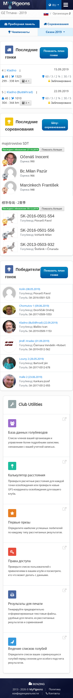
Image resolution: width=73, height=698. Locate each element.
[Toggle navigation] (65, 4)
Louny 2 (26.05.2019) (31, 359)
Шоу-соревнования (55, 125)
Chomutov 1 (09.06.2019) (34, 306)
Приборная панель (21, 24)
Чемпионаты (20, 32)
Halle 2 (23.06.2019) (30, 377)
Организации (60, 13)
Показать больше (52, 149)
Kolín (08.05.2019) (29, 289)
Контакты (54, 693)
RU (54, 5)
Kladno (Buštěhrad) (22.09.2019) (38, 322)
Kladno (12, 70)
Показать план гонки (54, 53)
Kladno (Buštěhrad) (20, 92)
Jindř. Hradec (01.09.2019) (34, 341)
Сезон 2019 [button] (54, 32)
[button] (20, 70)
